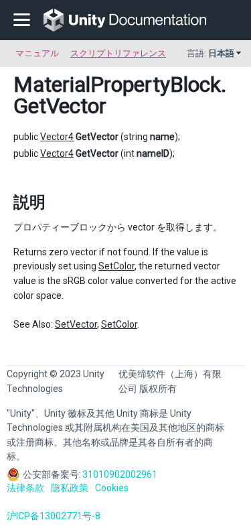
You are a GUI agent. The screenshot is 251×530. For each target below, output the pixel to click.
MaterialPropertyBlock (117, 84)
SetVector (76, 324)
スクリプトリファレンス (118, 53)
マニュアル (37, 53)
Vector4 (57, 136)
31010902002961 (119, 474)
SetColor (116, 266)
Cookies (112, 487)
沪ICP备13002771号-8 (53, 516)
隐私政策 (69, 487)
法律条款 (25, 487)
